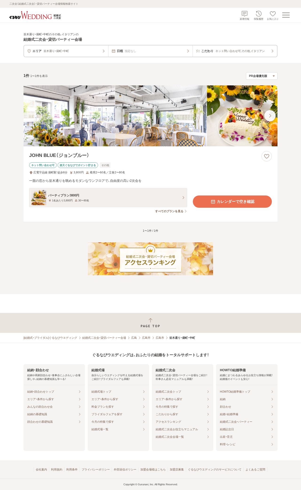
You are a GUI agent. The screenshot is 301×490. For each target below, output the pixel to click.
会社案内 (41, 469)
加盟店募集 (177, 469)
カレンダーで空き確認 (235, 201)
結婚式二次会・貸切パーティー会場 (104, 337)
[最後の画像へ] (270, 115)
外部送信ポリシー (125, 469)
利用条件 (72, 469)
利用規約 (56, 469)
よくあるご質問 (255, 469)
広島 (134, 337)
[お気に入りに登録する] (266, 156)
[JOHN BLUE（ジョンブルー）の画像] (150, 115)
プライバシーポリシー (96, 469)
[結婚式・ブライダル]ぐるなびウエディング (50, 337)
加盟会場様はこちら (153, 469)
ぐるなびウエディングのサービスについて (215, 469)
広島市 (146, 337)
